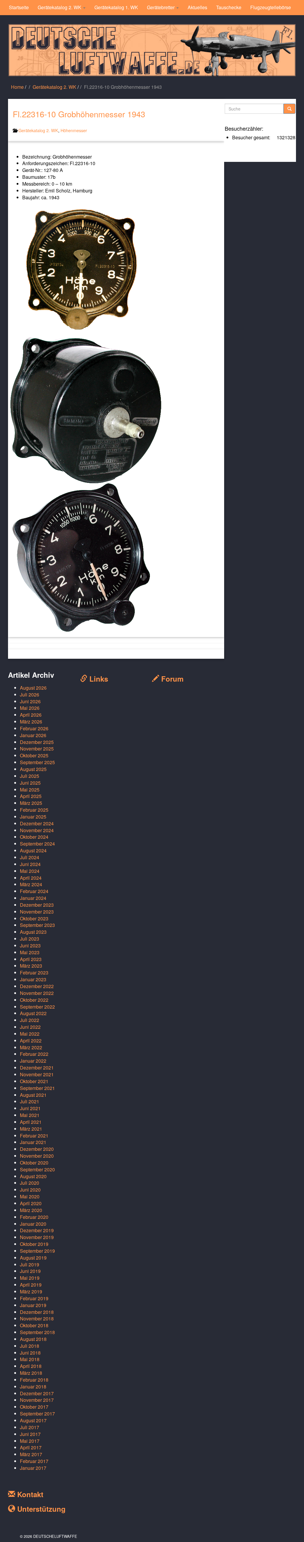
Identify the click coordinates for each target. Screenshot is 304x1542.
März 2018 (31, 1372)
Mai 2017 (29, 1440)
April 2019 (31, 1284)
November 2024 (37, 830)
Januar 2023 (33, 979)
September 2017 (37, 1413)
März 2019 (31, 1291)
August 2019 (33, 1257)
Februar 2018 (34, 1379)
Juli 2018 (29, 1345)
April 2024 (31, 877)
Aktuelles (197, 7)
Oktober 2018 (34, 1325)
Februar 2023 (34, 972)
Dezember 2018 (37, 1312)
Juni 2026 (30, 701)
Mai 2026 (29, 707)
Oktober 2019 (34, 1244)
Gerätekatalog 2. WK (60, 7)
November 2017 (37, 1399)
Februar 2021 (34, 1135)
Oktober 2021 (34, 1081)
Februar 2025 (34, 809)
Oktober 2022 (34, 999)
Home (17, 86)
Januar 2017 (33, 1467)
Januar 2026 (33, 735)
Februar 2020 (34, 1217)
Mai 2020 (29, 1196)
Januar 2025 (33, 816)
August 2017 (33, 1420)
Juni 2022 (30, 1026)
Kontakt (29, 1494)
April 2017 (31, 1447)
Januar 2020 (33, 1223)
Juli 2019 (29, 1264)
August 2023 (33, 931)
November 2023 (37, 911)
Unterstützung (40, 1509)
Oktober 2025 (34, 755)
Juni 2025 (30, 782)
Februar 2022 (34, 1053)
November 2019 (37, 1237)
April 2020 (31, 1203)
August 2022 (33, 1013)
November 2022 (37, 993)
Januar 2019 (33, 1305)
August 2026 (33, 687)
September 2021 (37, 1088)
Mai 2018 (29, 1359)
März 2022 (31, 1047)
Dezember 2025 (37, 742)
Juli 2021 (29, 1101)
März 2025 (31, 803)
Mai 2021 (29, 1115)
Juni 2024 (30, 864)
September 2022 (37, 1006)
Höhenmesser (74, 130)
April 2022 (31, 1040)
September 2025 (37, 762)
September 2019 (37, 1250)
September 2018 (37, 1332)
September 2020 (37, 1169)
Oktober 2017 (34, 1406)
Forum (171, 679)
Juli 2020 (29, 1182)
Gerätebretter (161, 7)
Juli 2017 (29, 1427)
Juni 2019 (30, 1271)
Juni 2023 (30, 945)
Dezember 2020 (37, 1149)
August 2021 (33, 1094)
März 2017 (31, 1454)
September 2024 (37, 843)
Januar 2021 (33, 1142)
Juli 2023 (29, 938)
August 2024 (33, 850)
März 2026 (31, 721)
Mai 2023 (29, 952)
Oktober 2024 (34, 836)
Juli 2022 (29, 1020)
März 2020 (31, 1210)
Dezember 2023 (37, 904)
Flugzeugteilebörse (270, 7)
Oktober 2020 (34, 1162)
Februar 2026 (34, 728)
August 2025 (33, 769)
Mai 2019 (29, 1277)
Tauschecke (228, 7)
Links (97, 679)
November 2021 (37, 1074)
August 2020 (33, 1176)
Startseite (19, 7)
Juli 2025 (29, 775)
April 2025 (31, 796)
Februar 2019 (34, 1298)
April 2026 (31, 714)
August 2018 (33, 1339)
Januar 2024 (33, 898)
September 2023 (37, 925)
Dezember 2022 (37, 986)
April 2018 (31, 1366)
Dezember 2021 (37, 1067)
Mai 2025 (29, 789)
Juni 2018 (30, 1352)
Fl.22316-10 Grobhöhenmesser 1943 (79, 114)
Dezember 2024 (37, 823)
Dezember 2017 (37, 1393)
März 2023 (31, 965)
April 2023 (31, 959)
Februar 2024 (34, 891)
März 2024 (31, 884)
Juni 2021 (30, 1108)
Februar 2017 (34, 1461)
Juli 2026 (29, 694)
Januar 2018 (33, 1386)
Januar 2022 (33, 1060)
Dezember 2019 (37, 1230)
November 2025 (37, 748)
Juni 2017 (30, 1434)
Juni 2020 (30, 1189)
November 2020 (37, 1155)
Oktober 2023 (34, 918)
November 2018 (37, 1318)
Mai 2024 (29, 871)
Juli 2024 (29, 857)
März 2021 (31, 1128)
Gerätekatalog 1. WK (116, 7)
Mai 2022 (29, 1033)
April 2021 (31, 1121)
